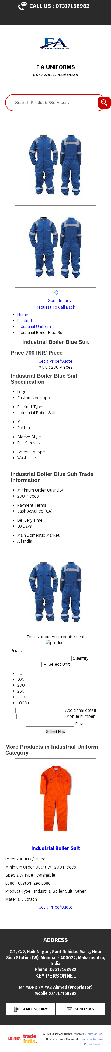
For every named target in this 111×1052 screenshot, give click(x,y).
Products (25, 320)
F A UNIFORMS (55, 70)
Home (22, 314)
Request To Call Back (55, 307)
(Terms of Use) (94, 1033)
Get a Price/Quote (55, 361)
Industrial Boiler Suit (55, 848)
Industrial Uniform (34, 326)
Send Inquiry (59, 300)
